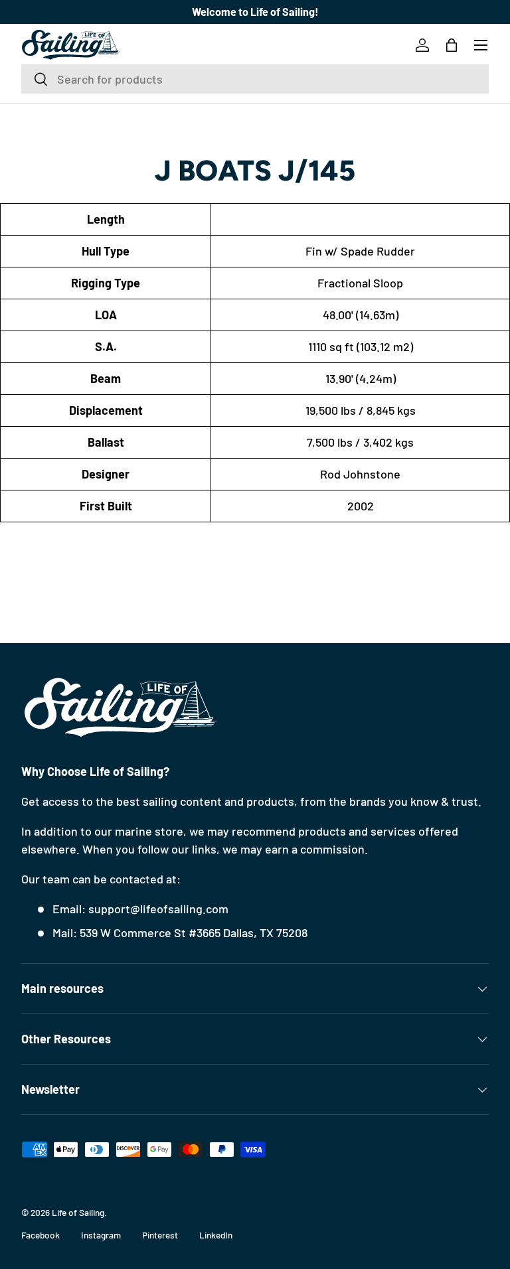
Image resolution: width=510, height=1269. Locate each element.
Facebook (40, 1234)
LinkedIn (215, 1234)
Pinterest (160, 1234)
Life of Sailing (78, 1212)
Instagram (101, 1234)
